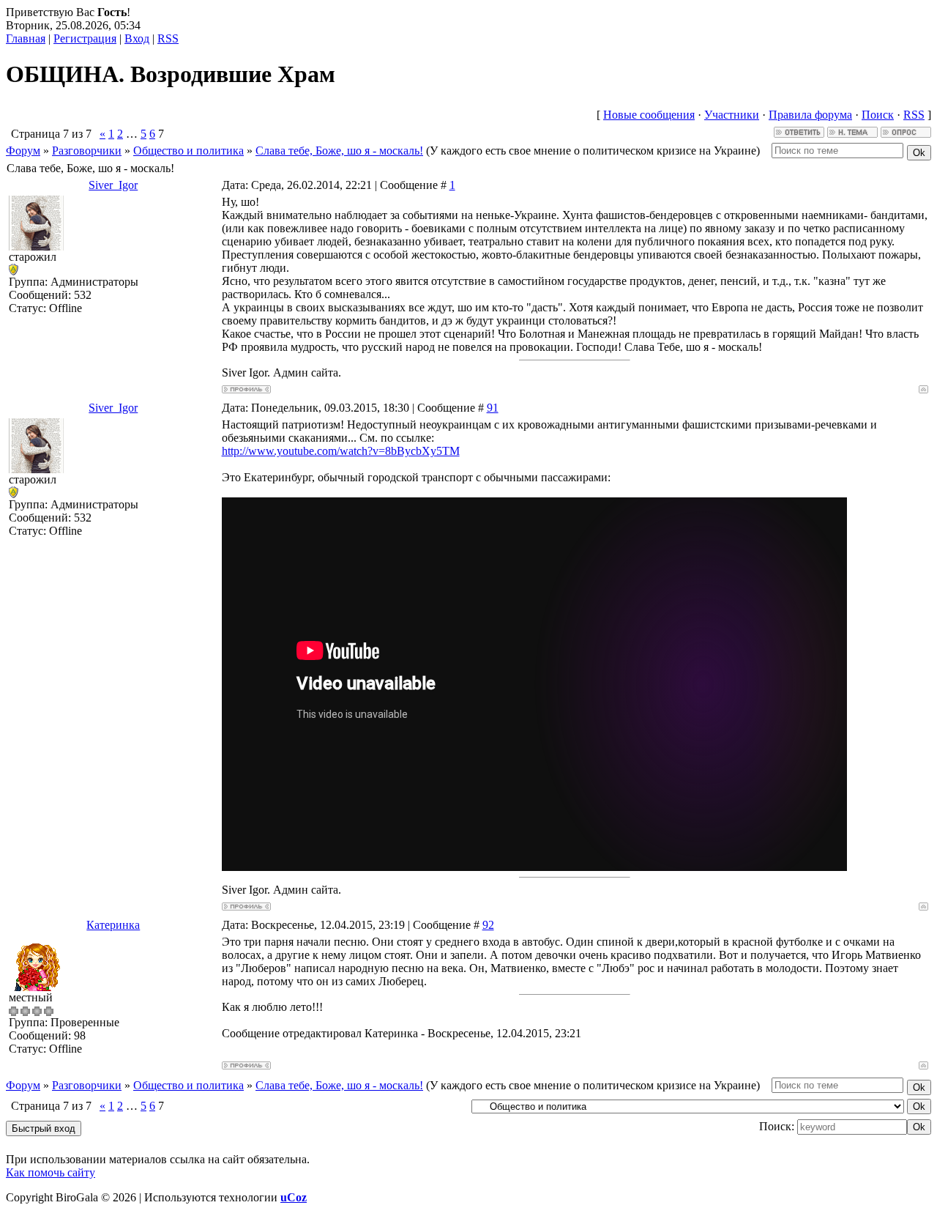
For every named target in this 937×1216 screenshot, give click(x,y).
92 (488, 925)
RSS (168, 38)
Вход (136, 38)
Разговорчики (87, 150)
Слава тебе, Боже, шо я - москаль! (339, 150)
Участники (731, 114)
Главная (25, 38)
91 (493, 407)
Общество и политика (188, 150)
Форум (23, 150)
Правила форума (810, 114)
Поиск (878, 114)
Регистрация (84, 38)
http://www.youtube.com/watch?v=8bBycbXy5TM (341, 451)
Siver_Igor (113, 185)
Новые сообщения (649, 114)
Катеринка (113, 925)
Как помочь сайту (50, 1172)
